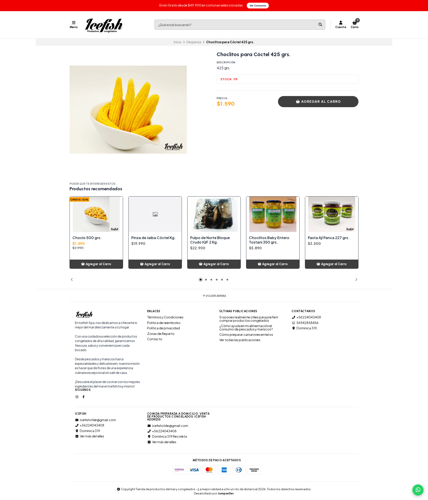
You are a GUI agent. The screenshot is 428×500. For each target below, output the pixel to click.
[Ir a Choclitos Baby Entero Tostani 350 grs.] (272, 214)
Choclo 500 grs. (87, 238)
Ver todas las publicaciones (239, 339)
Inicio (177, 42)
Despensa (194, 42)
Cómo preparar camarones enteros (246, 334)
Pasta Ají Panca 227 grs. (329, 238)
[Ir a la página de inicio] (104, 25)
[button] (72, 279)
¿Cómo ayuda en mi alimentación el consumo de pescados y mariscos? (246, 327)
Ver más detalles (92, 436)
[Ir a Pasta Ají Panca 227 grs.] (331, 214)
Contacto (154, 338)
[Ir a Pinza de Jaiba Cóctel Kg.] (155, 214)
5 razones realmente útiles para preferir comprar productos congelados (248, 319)
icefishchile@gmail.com (98, 419)
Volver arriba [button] (216, 296)
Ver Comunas (257, 5)
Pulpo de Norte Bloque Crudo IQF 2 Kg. (210, 240)
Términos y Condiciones (165, 317)
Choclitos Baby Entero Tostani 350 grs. (269, 240)
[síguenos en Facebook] (83, 396)
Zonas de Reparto (161, 333)
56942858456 (307, 322)
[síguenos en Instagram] (77, 396)
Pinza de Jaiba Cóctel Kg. (153, 238)
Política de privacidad (163, 328)
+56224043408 (308, 317)
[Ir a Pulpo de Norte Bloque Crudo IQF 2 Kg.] (214, 214)
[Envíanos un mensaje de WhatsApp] (418, 490)
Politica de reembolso (164, 322)
